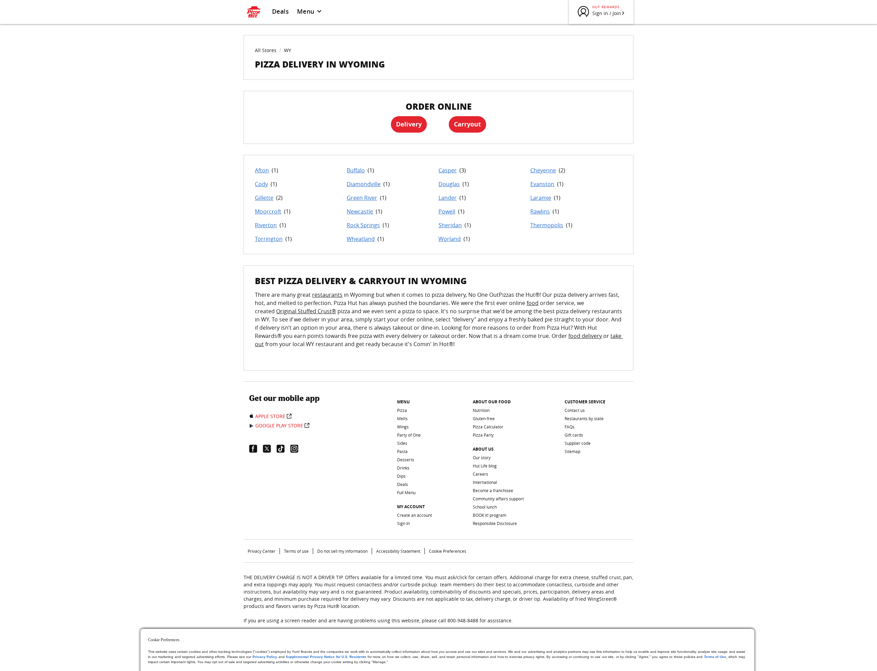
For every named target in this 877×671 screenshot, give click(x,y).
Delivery (409, 124)
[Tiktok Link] (283, 448)
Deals (280, 11)
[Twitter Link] (269, 448)
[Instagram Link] (297, 448)
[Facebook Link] (256, 448)
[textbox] (438, 323)
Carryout (467, 124)
